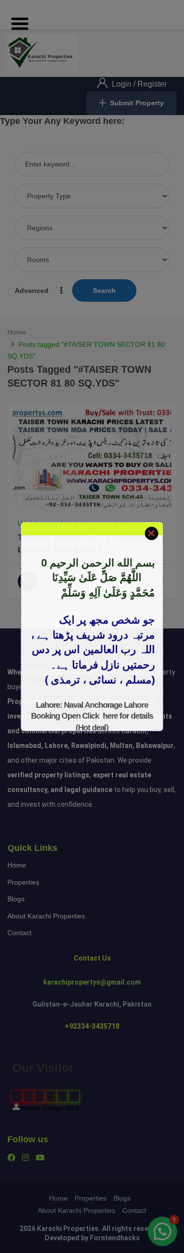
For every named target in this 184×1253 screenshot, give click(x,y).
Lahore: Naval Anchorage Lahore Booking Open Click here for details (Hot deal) (91, 722)
